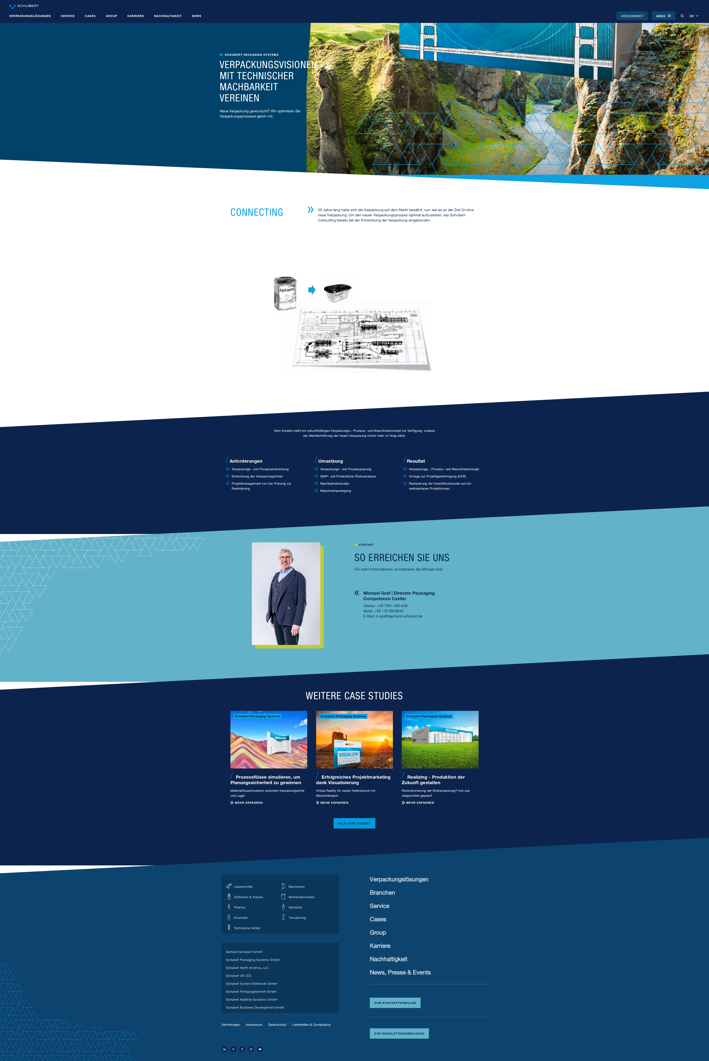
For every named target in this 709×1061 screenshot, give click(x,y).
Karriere (380, 944)
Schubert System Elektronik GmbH (251, 983)
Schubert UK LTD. (239, 975)
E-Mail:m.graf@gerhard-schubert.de (392, 615)
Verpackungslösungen (399, 878)
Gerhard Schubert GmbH (244, 951)
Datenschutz (277, 1024)
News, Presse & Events (400, 971)
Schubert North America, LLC (247, 967)
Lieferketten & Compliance (311, 1024)
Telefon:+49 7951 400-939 (385, 605)
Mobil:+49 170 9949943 (383, 610)
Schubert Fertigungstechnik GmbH (251, 991)
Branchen (382, 891)
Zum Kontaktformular (395, 1002)
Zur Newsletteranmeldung (399, 1033)
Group (378, 931)
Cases (378, 918)
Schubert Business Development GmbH (255, 1007)
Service (379, 904)
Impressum (254, 1024)
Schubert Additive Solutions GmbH (251, 999)
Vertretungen (231, 1024)
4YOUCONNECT (632, 15)
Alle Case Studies (354, 823)
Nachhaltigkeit (388, 958)
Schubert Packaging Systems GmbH (253, 959)
